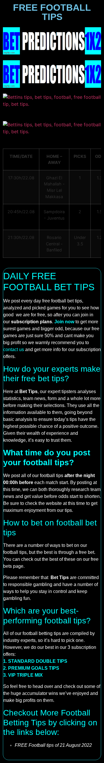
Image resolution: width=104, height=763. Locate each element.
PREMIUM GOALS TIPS (33, 668)
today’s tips (65, 419)
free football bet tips (62, 300)
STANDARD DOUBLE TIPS (37, 661)
